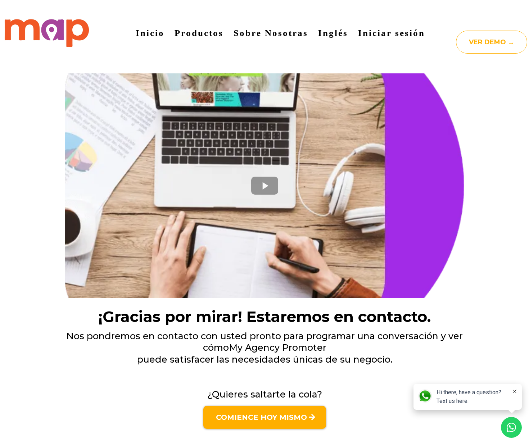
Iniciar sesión (391, 33)
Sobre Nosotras (271, 33)
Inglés (333, 33)
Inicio (150, 33)
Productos (199, 33)
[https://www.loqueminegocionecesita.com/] (47, 33)
